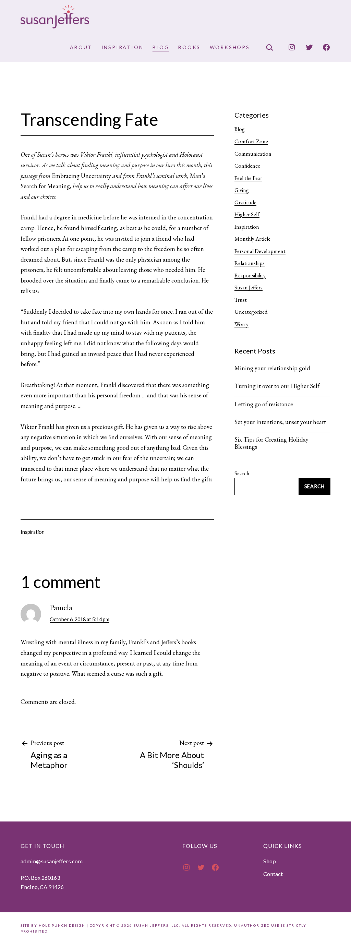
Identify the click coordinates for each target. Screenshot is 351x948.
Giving (241, 190)
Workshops (230, 47)
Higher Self (246, 214)
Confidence (247, 165)
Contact (273, 874)
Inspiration (122, 47)
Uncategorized (250, 311)
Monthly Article (252, 238)
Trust (240, 299)
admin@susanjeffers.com (52, 861)
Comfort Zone (251, 141)
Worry (241, 324)
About (81, 47)
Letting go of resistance (263, 404)
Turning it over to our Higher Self (276, 386)
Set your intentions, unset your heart (280, 422)
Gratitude (245, 202)
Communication (252, 153)
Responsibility (250, 275)
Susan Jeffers (248, 287)
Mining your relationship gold (272, 368)
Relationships (249, 263)
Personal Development (260, 251)
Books (189, 47)
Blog (161, 47)
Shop (269, 861)
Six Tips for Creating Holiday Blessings (271, 443)
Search (241, 473)
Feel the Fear (248, 178)
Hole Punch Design (62, 925)
